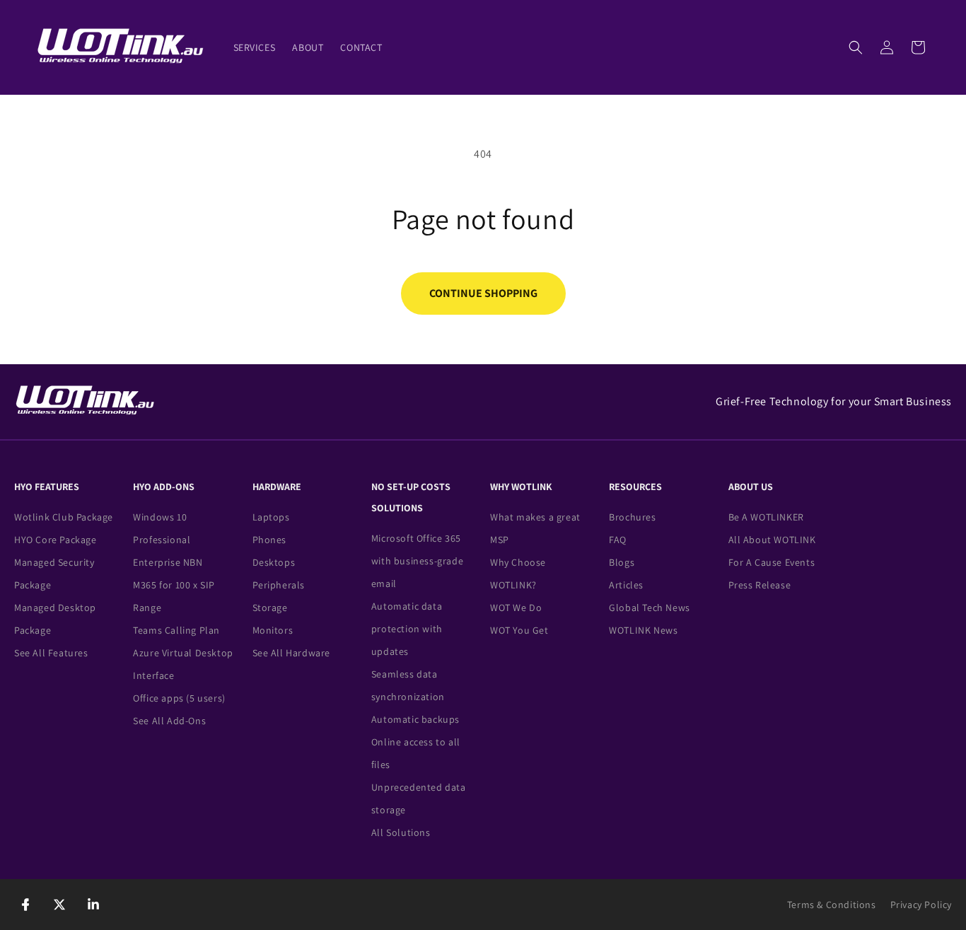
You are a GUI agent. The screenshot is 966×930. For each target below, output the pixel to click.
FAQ (618, 539)
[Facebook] (25, 904)
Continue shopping (483, 293)
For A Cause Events (771, 562)
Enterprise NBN (167, 562)
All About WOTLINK (772, 539)
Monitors (272, 630)
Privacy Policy (921, 904)
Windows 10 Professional (161, 528)
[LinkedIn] (93, 904)
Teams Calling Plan (176, 630)
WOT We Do (516, 607)
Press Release (759, 585)
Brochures (632, 517)
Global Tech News (649, 607)
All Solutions (401, 832)
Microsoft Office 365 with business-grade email (417, 561)
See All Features (51, 652)
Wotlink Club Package (63, 517)
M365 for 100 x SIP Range (174, 596)
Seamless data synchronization (408, 685)
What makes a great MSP (535, 528)
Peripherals (278, 585)
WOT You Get (519, 630)
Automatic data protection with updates (407, 629)
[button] (855, 47)
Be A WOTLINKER (766, 517)
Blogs (621, 562)
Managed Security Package (54, 573)
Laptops (271, 517)
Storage (270, 607)
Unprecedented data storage (418, 798)
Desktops (274, 562)
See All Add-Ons (169, 720)
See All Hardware (291, 652)
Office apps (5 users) (179, 698)
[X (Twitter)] (59, 904)
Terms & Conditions (831, 904)
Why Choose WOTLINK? (518, 573)
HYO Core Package (55, 539)
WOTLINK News (643, 630)
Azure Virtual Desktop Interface (183, 664)
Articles (626, 585)
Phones (269, 539)
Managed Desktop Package (55, 619)
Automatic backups (415, 719)
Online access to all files (415, 753)
